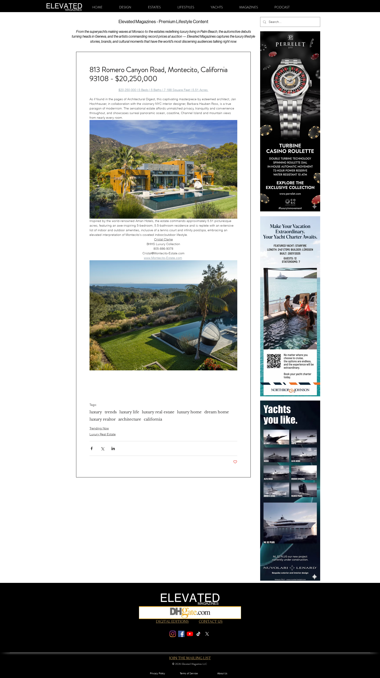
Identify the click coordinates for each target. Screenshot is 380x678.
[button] (125, 7)
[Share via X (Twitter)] (102, 448)
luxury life (129, 412)
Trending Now (99, 428)
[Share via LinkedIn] (113, 448)
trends (111, 412)
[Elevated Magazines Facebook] (181, 634)
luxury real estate (158, 412)
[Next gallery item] (232, 315)
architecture (129, 419)
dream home (216, 412)
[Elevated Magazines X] (207, 634)
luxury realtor (103, 419)
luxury (96, 412)
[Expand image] (163, 315)
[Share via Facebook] (92, 448)
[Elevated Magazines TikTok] (198, 634)
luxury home (189, 412)
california (153, 419)
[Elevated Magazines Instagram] (173, 634)
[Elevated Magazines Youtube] (190, 634)
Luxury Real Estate (103, 434)
